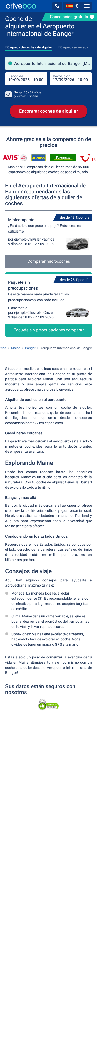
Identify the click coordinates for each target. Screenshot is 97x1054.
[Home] (21, 5)
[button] (57, 6)
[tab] (29, 46)
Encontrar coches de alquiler (48, 111)
